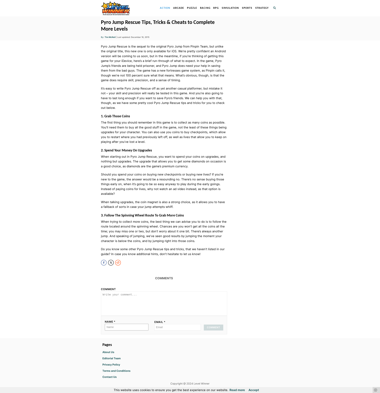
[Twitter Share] (111, 262)
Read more (237, 390)
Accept (253, 390)
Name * (110, 321)
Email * (160, 322)
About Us (108, 352)
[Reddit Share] (118, 262)
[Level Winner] (126, 8)
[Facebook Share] (104, 262)
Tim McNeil (110, 37)
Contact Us (109, 376)
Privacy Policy (111, 364)
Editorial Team (111, 358)
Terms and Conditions (116, 370)
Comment (108, 289)
